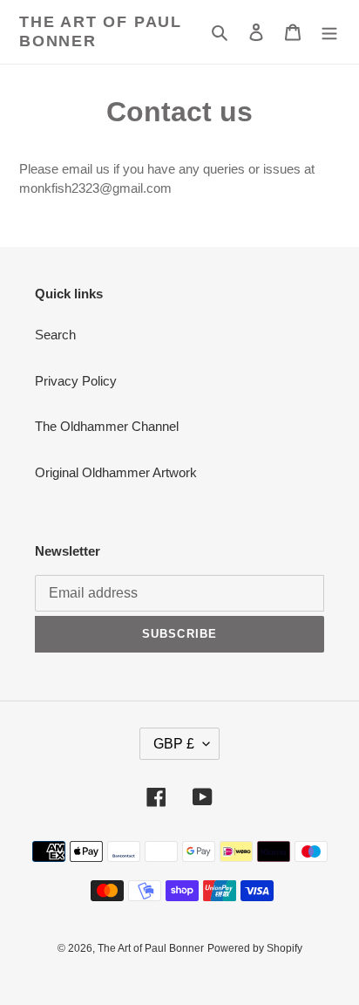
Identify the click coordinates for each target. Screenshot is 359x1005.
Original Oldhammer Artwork (116, 472)
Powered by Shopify (254, 948)
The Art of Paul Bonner (100, 31)
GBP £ (173, 743)
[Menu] (329, 32)
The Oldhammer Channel (107, 426)
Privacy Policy (76, 380)
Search (55, 334)
